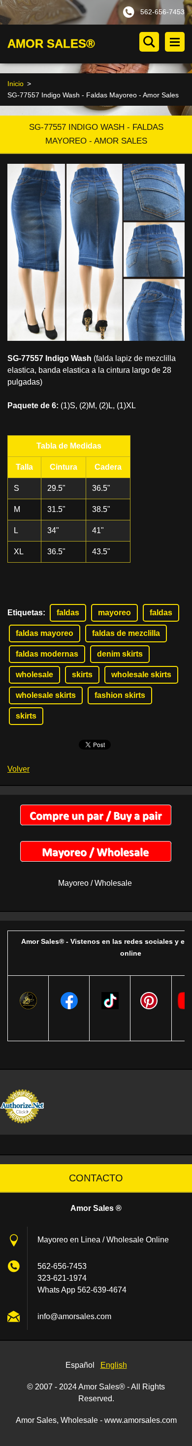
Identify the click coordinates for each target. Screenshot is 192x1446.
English (113, 1365)
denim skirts (120, 654)
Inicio (15, 84)
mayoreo (114, 612)
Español (80, 1365)
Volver (18, 769)
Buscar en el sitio (149, 42)
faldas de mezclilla (126, 633)
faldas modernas (47, 654)
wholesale (34, 674)
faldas (68, 612)
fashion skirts (120, 695)
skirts (82, 674)
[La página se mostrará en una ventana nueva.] (96, 252)
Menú (175, 42)
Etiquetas (25, 612)
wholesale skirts (141, 674)
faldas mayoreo (44, 633)
